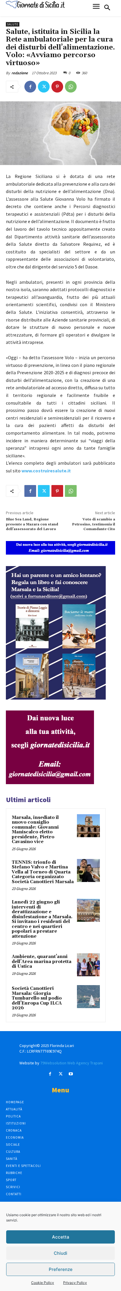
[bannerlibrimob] (56, 697)
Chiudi (60, 1253)
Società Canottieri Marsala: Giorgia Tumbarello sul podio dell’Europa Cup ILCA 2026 (37, 998)
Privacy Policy (75, 1282)
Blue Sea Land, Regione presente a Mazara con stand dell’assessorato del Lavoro (32, 524)
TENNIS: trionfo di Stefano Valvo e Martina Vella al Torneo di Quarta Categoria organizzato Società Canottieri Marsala (43, 872)
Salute (12, 24)
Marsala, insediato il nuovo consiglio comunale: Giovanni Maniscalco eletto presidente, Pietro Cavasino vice (35, 830)
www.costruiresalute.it (46, 471)
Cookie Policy (42, 1282)
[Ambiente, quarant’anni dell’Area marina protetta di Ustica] (88, 964)
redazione (19, 72)
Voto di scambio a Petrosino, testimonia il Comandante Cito (93, 524)
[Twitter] (44, 87)
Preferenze (61, 1269)
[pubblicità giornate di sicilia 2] (50, 782)
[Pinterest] (57, 87)
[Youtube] (71, 1074)
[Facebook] (30, 87)
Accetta (60, 1237)
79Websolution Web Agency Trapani (71, 1063)
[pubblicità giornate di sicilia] (60, 552)
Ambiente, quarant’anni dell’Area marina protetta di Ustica (41, 961)
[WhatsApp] (71, 87)
